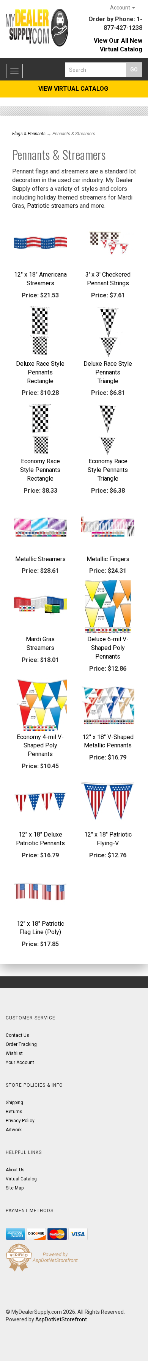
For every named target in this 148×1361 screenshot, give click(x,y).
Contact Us (17, 1035)
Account (120, 8)
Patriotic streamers (52, 205)
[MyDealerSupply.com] (37, 27)
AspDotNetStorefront (61, 1319)
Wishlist (14, 1053)
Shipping (14, 1102)
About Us (15, 1169)
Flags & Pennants (29, 133)
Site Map (15, 1188)
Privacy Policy (20, 1120)
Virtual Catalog (21, 1179)
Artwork (14, 1129)
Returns (14, 1111)
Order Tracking (21, 1044)
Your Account (20, 1062)
